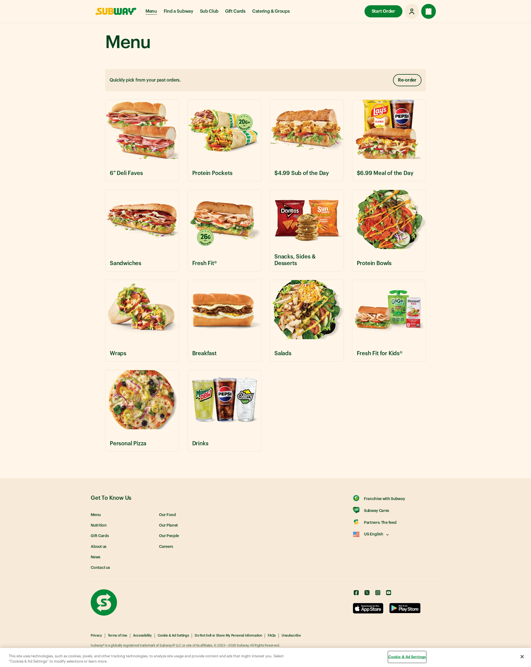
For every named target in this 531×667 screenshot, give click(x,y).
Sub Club (209, 11)
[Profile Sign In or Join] (412, 11)
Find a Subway (178, 11)
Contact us (100, 568)
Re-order (407, 80)
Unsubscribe (291, 635)
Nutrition (99, 525)
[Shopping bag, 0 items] (428, 11)
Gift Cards (235, 11)
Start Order (383, 11)
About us (98, 547)
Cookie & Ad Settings (173, 635)
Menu (151, 11)
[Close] (522, 657)
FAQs (272, 635)
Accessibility (142, 635)
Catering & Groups (271, 11)
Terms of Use (117, 635)
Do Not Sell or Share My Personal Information (228, 635)
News (95, 557)
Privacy (96, 635)
